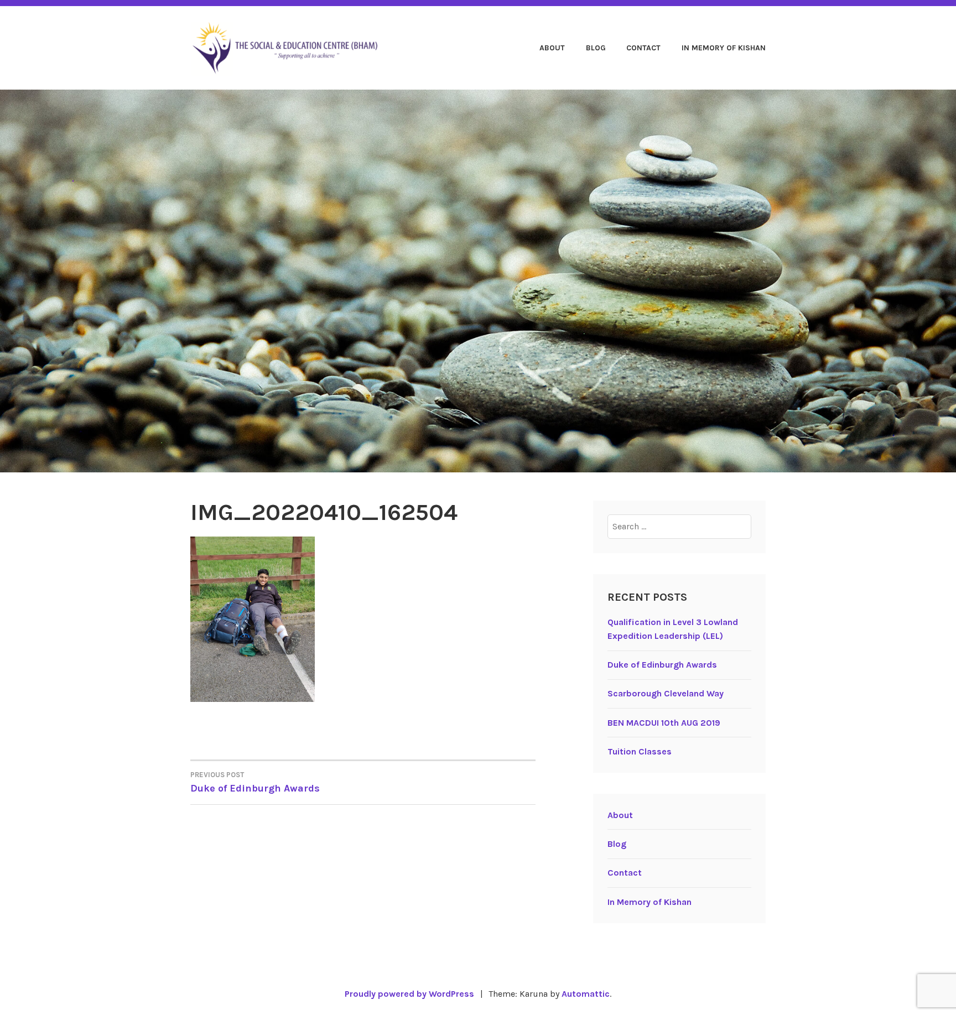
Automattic (586, 993)
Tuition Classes (639, 751)
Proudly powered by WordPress (409, 993)
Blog (596, 48)
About (552, 48)
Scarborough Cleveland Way (665, 693)
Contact (643, 48)
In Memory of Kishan (724, 48)
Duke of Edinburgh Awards (255, 782)
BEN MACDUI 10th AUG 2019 (663, 722)
